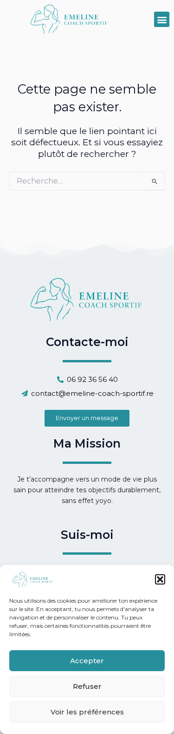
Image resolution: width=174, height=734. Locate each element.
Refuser (87, 686)
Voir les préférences (87, 711)
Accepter (87, 660)
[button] (160, 579)
